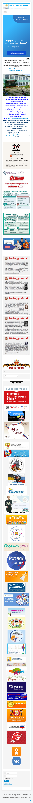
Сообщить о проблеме (16, 53)
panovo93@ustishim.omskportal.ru (18, 118)
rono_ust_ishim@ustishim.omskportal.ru (16, 135)
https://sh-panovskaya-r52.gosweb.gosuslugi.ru (16, 69)
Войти (6, 780)
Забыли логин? (7, 783)
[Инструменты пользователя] (28, 58)
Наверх (29, 800)
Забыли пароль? (8, 784)
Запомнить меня (9, 778)
